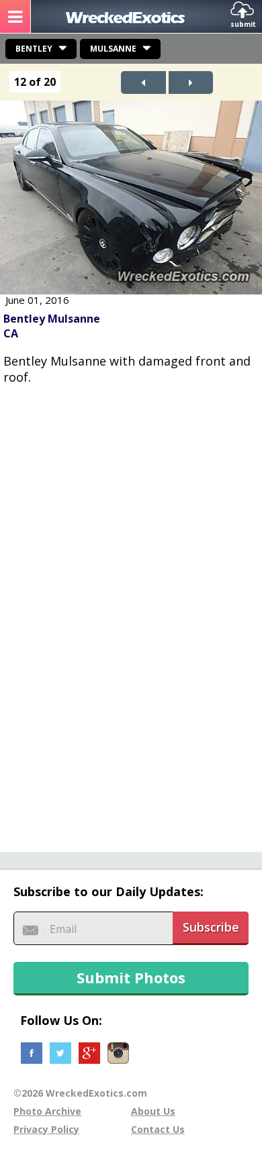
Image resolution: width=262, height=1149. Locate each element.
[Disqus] (131, 611)
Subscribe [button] (211, 927)
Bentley (33, 48)
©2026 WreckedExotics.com (80, 1093)
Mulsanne (113, 48)
